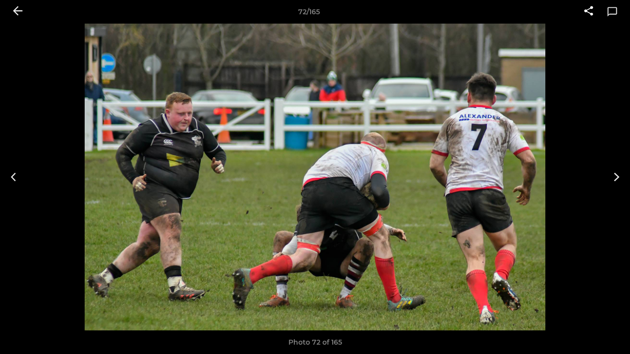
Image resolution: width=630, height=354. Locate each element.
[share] (589, 12)
